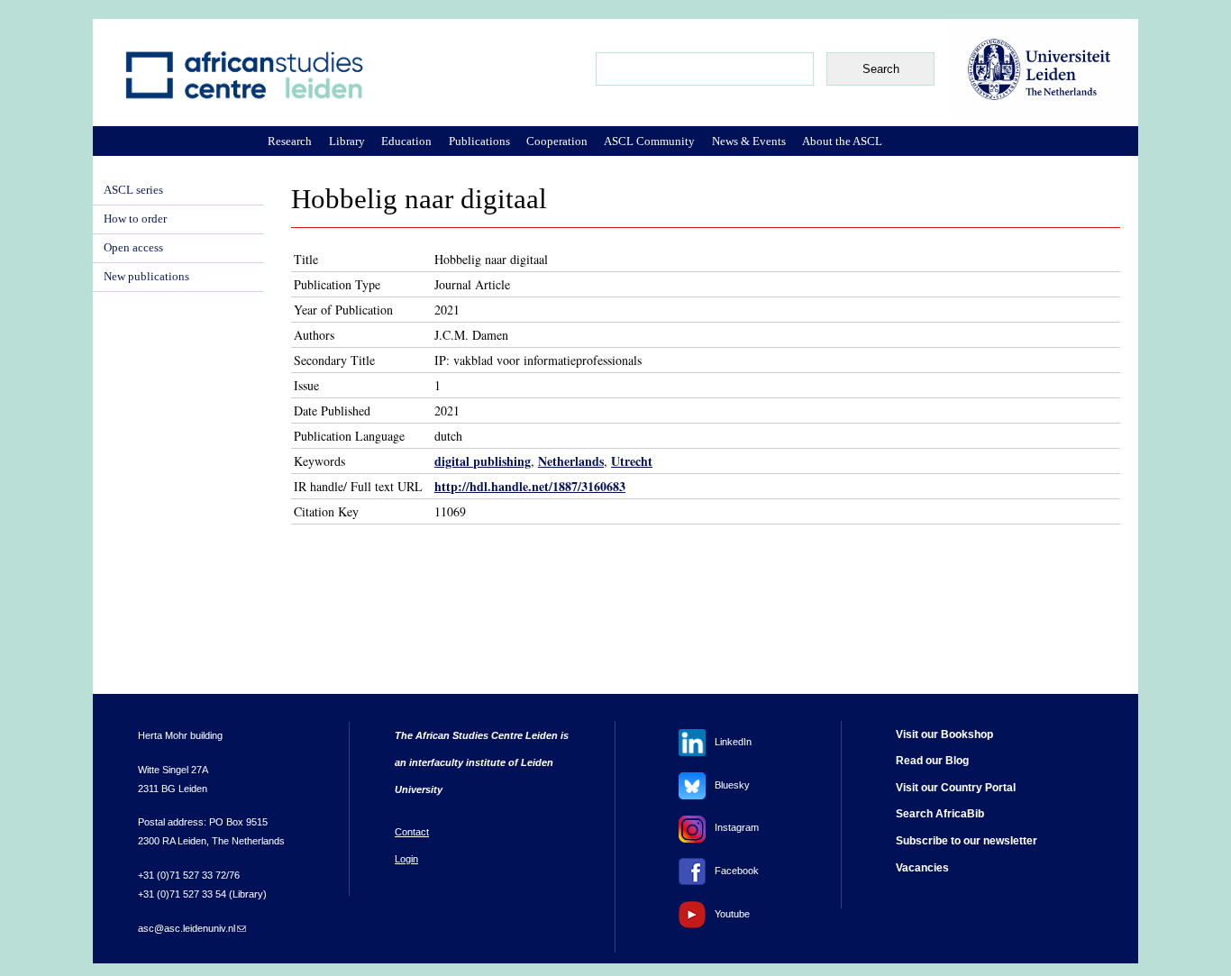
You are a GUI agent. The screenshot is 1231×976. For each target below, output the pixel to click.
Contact (412, 831)
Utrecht (631, 461)
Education (406, 141)
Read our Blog (932, 760)
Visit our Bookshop (944, 734)
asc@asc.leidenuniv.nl (192, 928)
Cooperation (557, 141)
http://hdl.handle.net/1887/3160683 (529, 486)
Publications (479, 141)
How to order (135, 219)
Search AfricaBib (940, 813)
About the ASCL (842, 141)
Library (347, 141)
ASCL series (133, 190)
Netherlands (571, 461)
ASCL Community (649, 141)
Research (290, 141)
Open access (133, 248)
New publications (146, 276)
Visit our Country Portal (956, 787)
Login (406, 858)
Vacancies (922, 868)
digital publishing (482, 461)
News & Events (749, 141)
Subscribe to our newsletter (966, 841)
